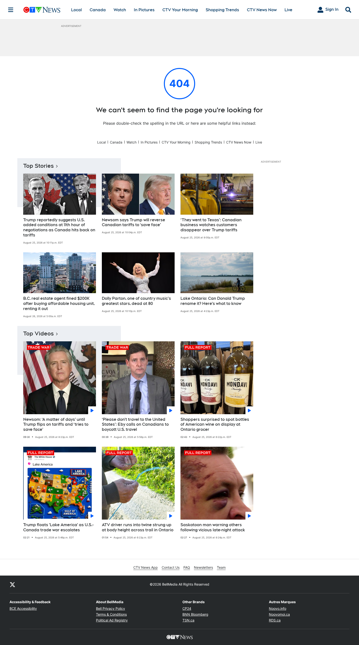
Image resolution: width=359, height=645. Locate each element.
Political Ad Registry (112, 620)
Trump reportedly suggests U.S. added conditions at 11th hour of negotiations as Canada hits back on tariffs (59, 227)
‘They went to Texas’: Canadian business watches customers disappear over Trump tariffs (211, 225)
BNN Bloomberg (195, 614)
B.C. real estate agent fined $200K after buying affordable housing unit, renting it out (59, 303)
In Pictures (144, 10)
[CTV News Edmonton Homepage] (41, 10)
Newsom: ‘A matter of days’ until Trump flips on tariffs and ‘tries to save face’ (55, 424)
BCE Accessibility (23, 608)
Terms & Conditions (111, 614)
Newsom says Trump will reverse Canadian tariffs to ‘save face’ (133, 222)
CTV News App (145, 567)
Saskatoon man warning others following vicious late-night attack (212, 527)
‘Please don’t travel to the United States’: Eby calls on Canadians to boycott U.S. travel (135, 424)
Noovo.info (277, 608)
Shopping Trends (222, 10)
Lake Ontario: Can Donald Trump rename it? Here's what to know (212, 301)
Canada (98, 10)
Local (76, 10)
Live (288, 10)
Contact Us (171, 567)
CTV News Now (262, 10)
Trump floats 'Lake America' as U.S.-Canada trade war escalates (58, 527)
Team (221, 567)
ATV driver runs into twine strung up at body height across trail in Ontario (137, 527)
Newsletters (203, 567)
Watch (120, 10)
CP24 (186, 608)
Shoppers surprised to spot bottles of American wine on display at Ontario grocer (214, 424)
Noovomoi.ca (279, 614)
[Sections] (11, 10)
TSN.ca (188, 620)
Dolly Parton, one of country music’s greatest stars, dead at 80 (136, 301)
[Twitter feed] (12, 584)
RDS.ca (275, 620)
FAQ (186, 567)
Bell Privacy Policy (110, 608)
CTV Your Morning (180, 10)
